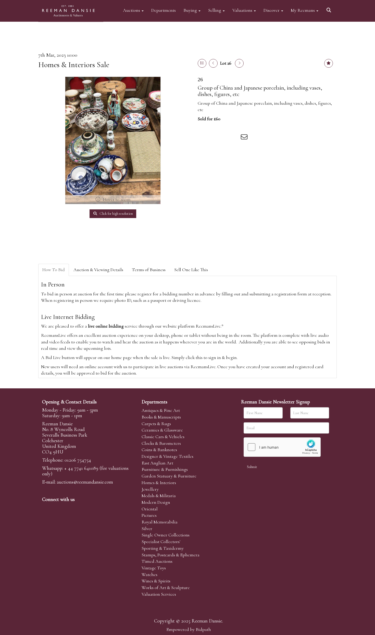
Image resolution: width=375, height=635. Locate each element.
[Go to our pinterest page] (68, 508)
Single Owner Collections (166, 535)
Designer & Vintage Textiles (167, 456)
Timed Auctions (157, 561)
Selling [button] (215, 10)
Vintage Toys (154, 568)
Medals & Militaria (159, 495)
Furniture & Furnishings (165, 469)
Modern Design (156, 502)
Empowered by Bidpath (188, 629)
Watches (149, 574)
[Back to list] (202, 63)
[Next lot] (239, 63)
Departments (163, 10)
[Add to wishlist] (328, 63)
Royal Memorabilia (160, 522)
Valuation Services (159, 594)
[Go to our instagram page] (234, 138)
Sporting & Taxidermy (163, 548)
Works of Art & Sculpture (166, 587)
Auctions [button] (132, 10)
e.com (85, 482)
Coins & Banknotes (159, 449)
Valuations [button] (242, 10)
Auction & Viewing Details (98, 269)
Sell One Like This (191, 269)
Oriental (150, 509)
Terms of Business (149, 269)
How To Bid (53, 269)
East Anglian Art (157, 463)
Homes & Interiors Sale (73, 64)
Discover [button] (272, 10)
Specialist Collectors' (161, 541)
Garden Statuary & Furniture (169, 476)
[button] (329, 8)
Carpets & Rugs (156, 423)
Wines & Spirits (156, 581)
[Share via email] (245, 138)
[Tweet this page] (213, 138)
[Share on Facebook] (202, 138)
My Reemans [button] (303, 10)
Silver (147, 528)
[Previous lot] (213, 63)
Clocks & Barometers (161, 443)
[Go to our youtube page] (79, 508)
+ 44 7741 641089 (81, 468)
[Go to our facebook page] (47, 508)
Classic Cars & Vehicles (163, 436)
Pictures (149, 515)
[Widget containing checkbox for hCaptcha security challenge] (282, 447)
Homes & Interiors (159, 482)
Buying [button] (190, 10)
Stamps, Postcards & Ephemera (170, 555)
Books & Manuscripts (161, 417)
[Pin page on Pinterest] (224, 138)
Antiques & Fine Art (161, 410)
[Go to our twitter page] (57, 508)
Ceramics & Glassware (162, 430)
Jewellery (150, 489)
